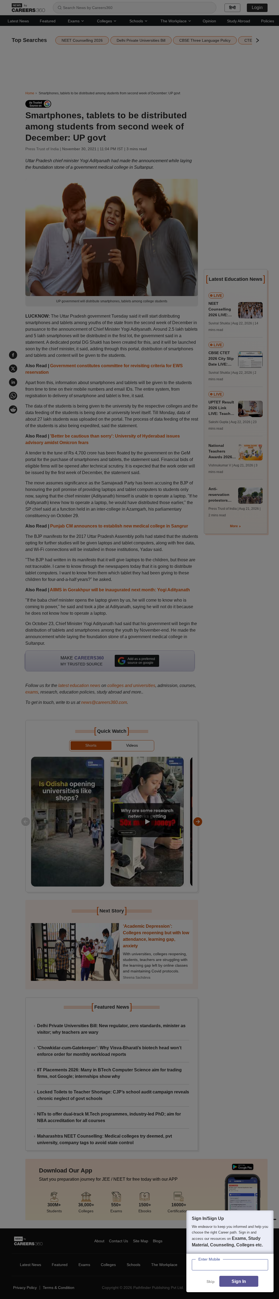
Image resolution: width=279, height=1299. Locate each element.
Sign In (239, 1281)
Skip (211, 1281)
